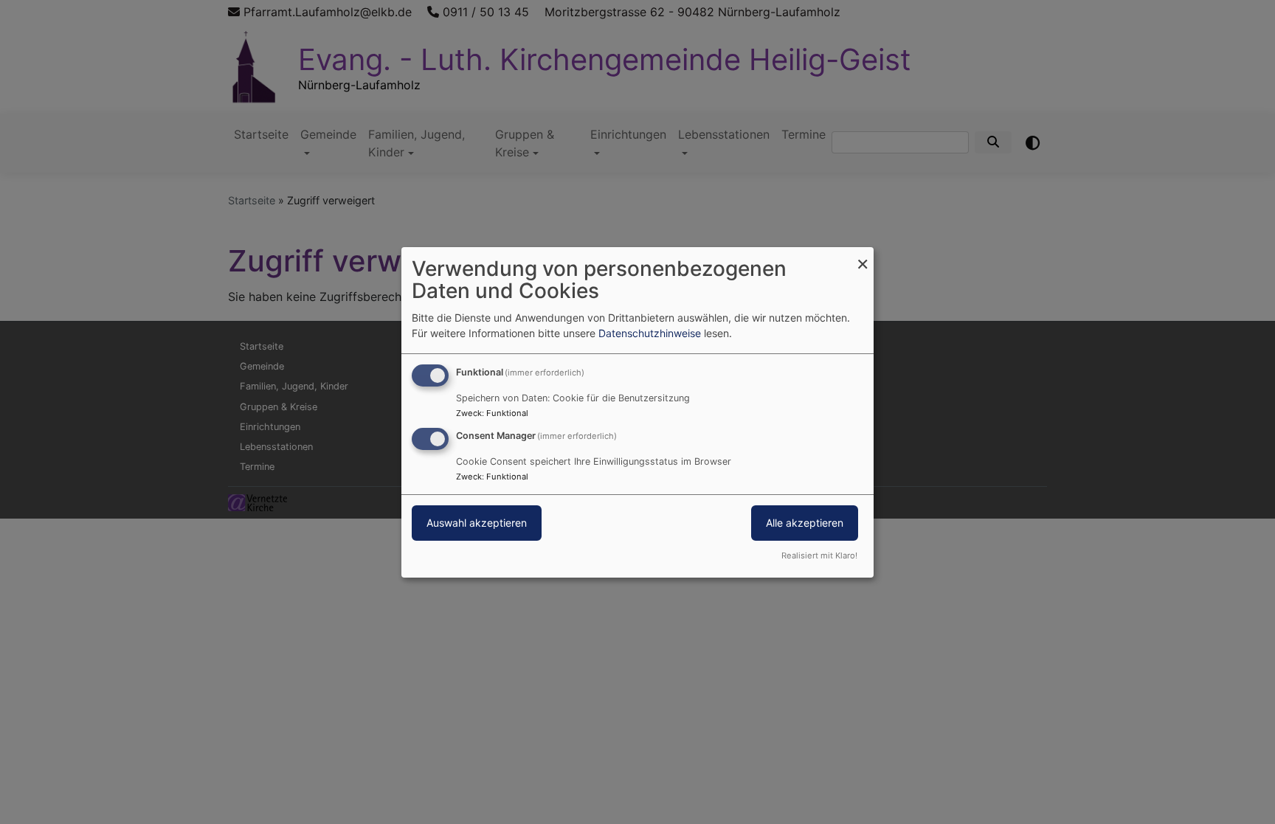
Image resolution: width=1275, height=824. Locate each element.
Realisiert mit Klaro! (819, 555)
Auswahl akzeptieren (476, 522)
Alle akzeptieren (804, 522)
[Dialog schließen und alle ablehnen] (862, 255)
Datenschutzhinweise (649, 333)
